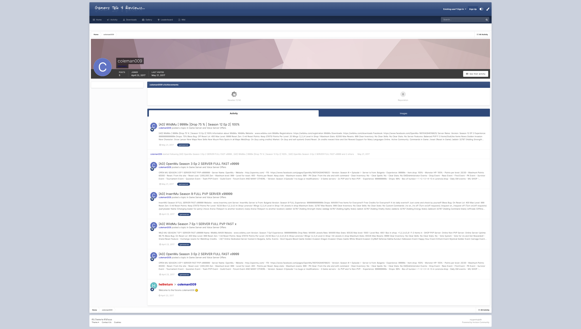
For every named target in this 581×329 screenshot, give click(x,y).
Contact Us (106, 322)
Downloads (131, 19)
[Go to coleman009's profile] (153, 126)
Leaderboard (166, 19)
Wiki (183, 19)
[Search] (486, 19)
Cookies (117, 322)
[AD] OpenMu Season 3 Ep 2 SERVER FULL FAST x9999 (205, 154)
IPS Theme (96, 319)
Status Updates (473, 19)
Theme (95, 322)
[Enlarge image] (196, 290)
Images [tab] (403, 113)
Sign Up (473, 9)
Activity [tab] (234, 113)
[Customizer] (481, 9)
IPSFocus (108, 319)
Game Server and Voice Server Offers (207, 128)
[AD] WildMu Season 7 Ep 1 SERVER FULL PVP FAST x (197, 224)
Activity (113, 19)
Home (98, 19)
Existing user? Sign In (454, 9)
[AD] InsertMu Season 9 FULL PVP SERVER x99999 (195, 194)
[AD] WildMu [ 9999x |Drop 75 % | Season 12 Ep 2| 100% (199, 124)
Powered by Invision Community (475, 322)
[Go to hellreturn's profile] (153, 285)
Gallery (148, 19)
